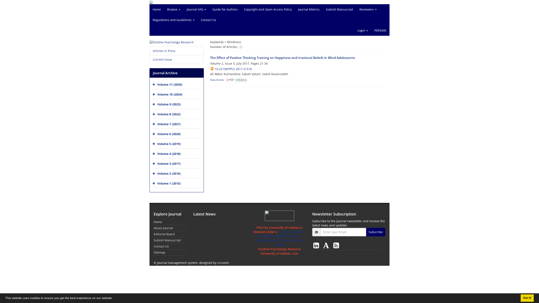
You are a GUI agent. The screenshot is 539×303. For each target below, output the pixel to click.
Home (157, 9)
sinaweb (223, 263)
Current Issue (162, 59)
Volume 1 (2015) (169, 183)
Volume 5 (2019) (169, 144)
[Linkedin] (317, 245)
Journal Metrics (309, 9)
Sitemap (159, 252)
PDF (237, 80)
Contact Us (208, 20)
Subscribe (376, 232)
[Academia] (327, 245)
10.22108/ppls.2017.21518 (233, 69)
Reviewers (367, 9)
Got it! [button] (527, 297)
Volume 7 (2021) (169, 124)
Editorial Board (164, 234)
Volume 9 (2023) (169, 104)
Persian (380, 30)
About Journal (163, 228)
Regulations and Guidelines (172, 20)
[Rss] (336, 245)
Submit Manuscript (339, 9)
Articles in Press (164, 51)
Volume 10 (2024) (169, 94)
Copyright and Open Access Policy (268, 9)
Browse (172, 9)
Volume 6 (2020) (169, 134)
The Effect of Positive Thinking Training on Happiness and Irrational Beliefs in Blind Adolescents (282, 58)
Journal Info (195, 9)
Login (362, 30)
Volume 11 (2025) (169, 84)
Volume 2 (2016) (169, 173)
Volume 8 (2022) (169, 114)
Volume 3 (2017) (169, 164)
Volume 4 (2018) (169, 154)
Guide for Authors (225, 9)
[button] (114, 298)
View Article (217, 80)
